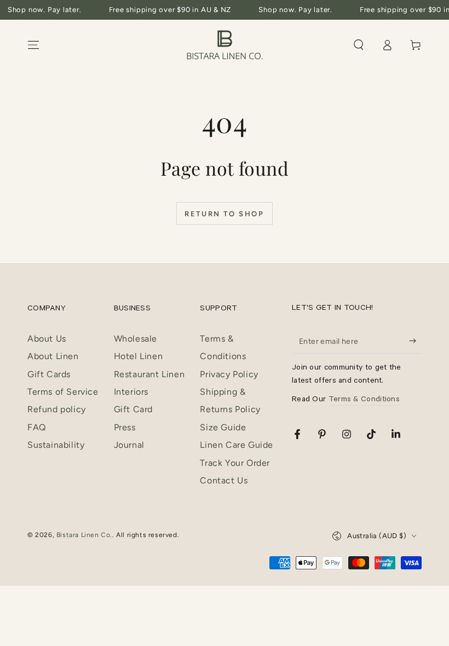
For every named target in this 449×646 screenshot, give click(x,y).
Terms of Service (63, 392)
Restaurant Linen (149, 374)
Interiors (131, 392)
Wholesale (135, 338)
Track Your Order (235, 463)
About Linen (53, 356)
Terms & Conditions (364, 400)
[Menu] (33, 45)
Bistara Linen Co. (84, 535)
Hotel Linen (138, 356)
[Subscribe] (415, 341)
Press (125, 427)
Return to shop (224, 214)
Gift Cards (49, 374)
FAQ (36, 427)
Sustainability (55, 445)
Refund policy (56, 409)
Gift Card (133, 409)
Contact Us (223, 480)
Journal (129, 445)
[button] (358, 45)
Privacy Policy (229, 374)
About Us (46, 338)
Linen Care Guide (236, 445)
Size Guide (223, 427)
